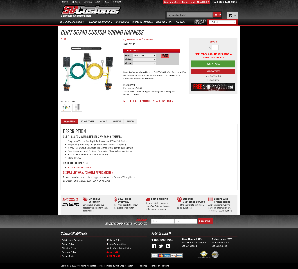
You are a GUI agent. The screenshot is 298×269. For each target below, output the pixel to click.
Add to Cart (213, 64)
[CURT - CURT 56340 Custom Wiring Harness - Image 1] (66, 107)
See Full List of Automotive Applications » (148, 101)
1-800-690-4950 (162, 240)
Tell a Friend (213, 80)
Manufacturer (87, 121)
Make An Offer (213, 71)
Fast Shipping (159, 198)
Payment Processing (203, 258)
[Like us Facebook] (154, 246)
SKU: (126, 44)
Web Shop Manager (124, 266)
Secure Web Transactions (222, 200)
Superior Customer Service (194, 200)
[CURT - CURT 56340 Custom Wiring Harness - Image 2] (77, 107)
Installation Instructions (79, 167)
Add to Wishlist (213, 76)
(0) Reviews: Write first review (138, 39)
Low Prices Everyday (124, 200)
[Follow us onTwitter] (161, 246)
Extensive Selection (95, 200)
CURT (63, 39)
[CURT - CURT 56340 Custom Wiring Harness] (88, 69)
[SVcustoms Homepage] (91, 12)
